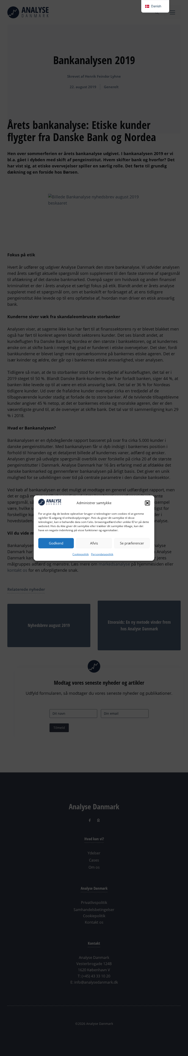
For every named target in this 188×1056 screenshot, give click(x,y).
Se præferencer (132, 543)
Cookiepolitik (80, 554)
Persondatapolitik (102, 554)
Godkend (56, 543)
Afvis (94, 543)
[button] (147, 503)
